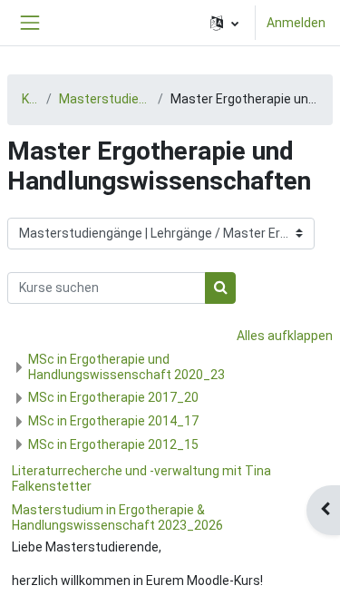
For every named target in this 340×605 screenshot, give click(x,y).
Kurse (30, 99)
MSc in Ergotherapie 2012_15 (113, 444)
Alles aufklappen (285, 335)
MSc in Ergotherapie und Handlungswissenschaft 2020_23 (126, 367)
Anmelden (296, 22)
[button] (224, 22)
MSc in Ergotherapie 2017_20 (113, 397)
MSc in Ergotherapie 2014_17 (113, 421)
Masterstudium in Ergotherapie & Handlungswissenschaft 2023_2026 (117, 517)
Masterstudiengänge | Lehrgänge (105, 99)
